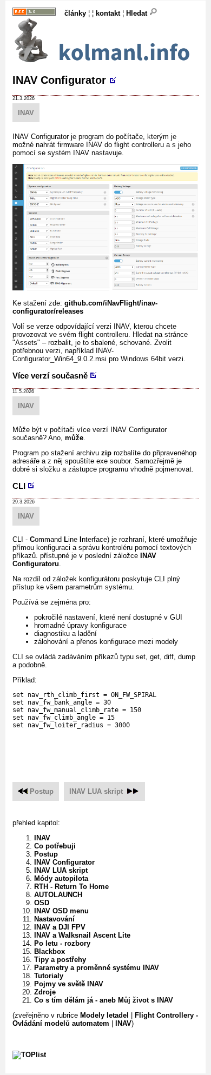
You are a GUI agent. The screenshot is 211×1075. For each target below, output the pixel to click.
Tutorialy (48, 976)
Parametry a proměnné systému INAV (96, 968)
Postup (42, 791)
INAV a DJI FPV (59, 927)
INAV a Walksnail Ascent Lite (82, 935)
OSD (41, 903)
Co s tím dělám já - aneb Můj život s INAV (103, 1000)
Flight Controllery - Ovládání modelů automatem (105, 1019)
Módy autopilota (61, 878)
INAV (26, 113)
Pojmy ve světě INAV (68, 984)
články (75, 13)
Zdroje (45, 992)
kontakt (108, 13)
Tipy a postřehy (60, 959)
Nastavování (54, 919)
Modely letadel (104, 1015)
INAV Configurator (59, 80)
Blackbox (49, 951)
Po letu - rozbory (62, 943)
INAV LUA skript (96, 791)
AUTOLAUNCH (58, 895)
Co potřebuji (55, 846)
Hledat (137, 13)
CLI (18, 485)
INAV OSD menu (61, 911)
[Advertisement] (111, 749)
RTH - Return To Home (71, 886)
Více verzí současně (50, 375)
